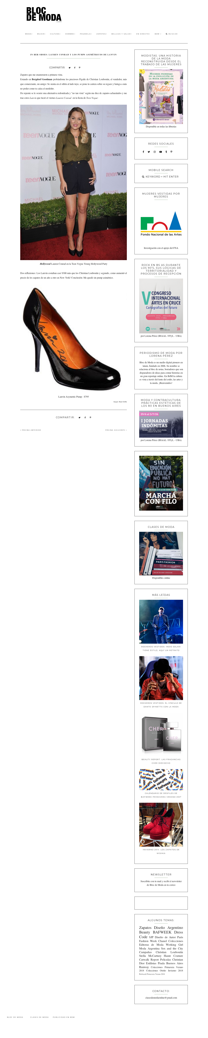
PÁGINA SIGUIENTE (115, 430)
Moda (28, 34)
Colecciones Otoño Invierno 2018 (164, 970)
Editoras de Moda (151, 944)
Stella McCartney (150, 956)
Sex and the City (172, 948)
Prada (161, 963)
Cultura (54, 34)
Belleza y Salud (120, 34)
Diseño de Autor (165, 937)
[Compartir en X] (70, 67)
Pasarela (85, 34)
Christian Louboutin (169, 952)
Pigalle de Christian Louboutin (94, 79)
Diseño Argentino (168, 927)
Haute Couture (173, 956)
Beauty (144, 932)
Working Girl (174, 944)
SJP (151, 937)
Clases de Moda (39, 1017)
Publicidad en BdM (64, 1017)
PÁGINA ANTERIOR (31, 430)
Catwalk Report (149, 959)
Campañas (145, 952)
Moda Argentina (149, 948)
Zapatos (101, 34)
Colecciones (175, 941)
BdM (157, 34)
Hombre (69, 34)
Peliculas (165, 959)
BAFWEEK (162, 932)
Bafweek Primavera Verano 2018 (152, 974)
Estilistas (151, 963)
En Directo (142, 34)
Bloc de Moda (15, 1017)
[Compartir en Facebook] (74, 67)
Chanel (162, 941)
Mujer (40, 34)
